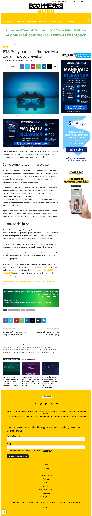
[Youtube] (89, 1)
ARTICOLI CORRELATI (11, 359)
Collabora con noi (46, 475)
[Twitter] (85, 1)
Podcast (46, 483)
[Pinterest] (33, 66)
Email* (9, 444)
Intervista (52, 21)
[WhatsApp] (38, 66)
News (60, 21)
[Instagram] (78, 1)
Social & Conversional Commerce (56, 16)
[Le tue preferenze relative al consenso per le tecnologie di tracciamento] (4, 512)
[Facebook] (74, 1)
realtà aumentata (14, 310)
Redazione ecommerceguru (14, 60)
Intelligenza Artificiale (19, 16)
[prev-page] (55, 359)
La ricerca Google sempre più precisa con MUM (14, 333)
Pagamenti (20, 21)
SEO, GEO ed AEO (35, 16)
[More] (55, 66)
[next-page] (58, 359)
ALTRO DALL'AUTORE (29, 359)
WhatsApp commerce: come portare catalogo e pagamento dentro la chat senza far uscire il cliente (30, 381)
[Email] (49, 66)
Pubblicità (46, 479)
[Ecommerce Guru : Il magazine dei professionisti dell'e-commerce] (46, 8)
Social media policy (46, 490)
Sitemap (46, 507)
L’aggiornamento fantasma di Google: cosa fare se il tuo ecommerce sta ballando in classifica (10, 381)
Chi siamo (46, 468)
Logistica (42, 21)
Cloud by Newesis (46, 497)
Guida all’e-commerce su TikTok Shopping (48, 333)
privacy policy (47, 451)
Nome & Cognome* (13, 436)
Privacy (46, 486)
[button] (87, 19)
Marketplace (75, 16)
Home (6, 16)
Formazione (69, 21)
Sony (22, 310)
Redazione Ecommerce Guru (46, 472)
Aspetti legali (32, 21)
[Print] (38, 320)
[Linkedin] (82, 1)
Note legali (46, 493)
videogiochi (30, 310)
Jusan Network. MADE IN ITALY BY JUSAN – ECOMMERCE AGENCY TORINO (52, 502)
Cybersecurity (9, 21)
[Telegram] (43, 320)
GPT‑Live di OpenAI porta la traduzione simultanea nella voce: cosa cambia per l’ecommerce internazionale (50, 382)
